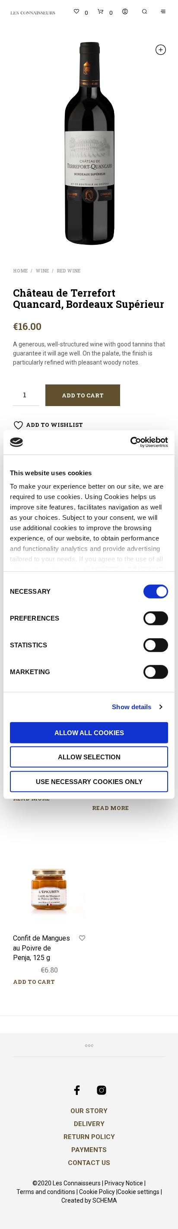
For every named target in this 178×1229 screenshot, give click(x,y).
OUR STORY (89, 1111)
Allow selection (89, 757)
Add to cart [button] (34, 982)
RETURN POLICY (89, 1137)
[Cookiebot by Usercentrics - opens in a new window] (130, 442)
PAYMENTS (89, 1150)
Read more (31, 798)
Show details (131, 707)
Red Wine (68, 271)
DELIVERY (89, 1124)
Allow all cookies (89, 732)
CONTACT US (89, 1163)
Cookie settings (138, 1192)
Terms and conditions (45, 1192)
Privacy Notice (124, 1183)
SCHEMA (104, 1200)
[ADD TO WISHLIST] (82, 938)
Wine (42, 271)
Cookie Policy (97, 1192)
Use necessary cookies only (89, 781)
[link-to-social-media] (77, 1090)
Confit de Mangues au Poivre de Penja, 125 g (41, 948)
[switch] (155, 619)
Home (20, 271)
